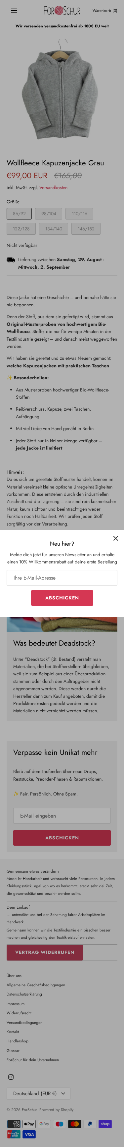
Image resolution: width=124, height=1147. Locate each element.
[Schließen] (115, 538)
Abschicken (62, 597)
